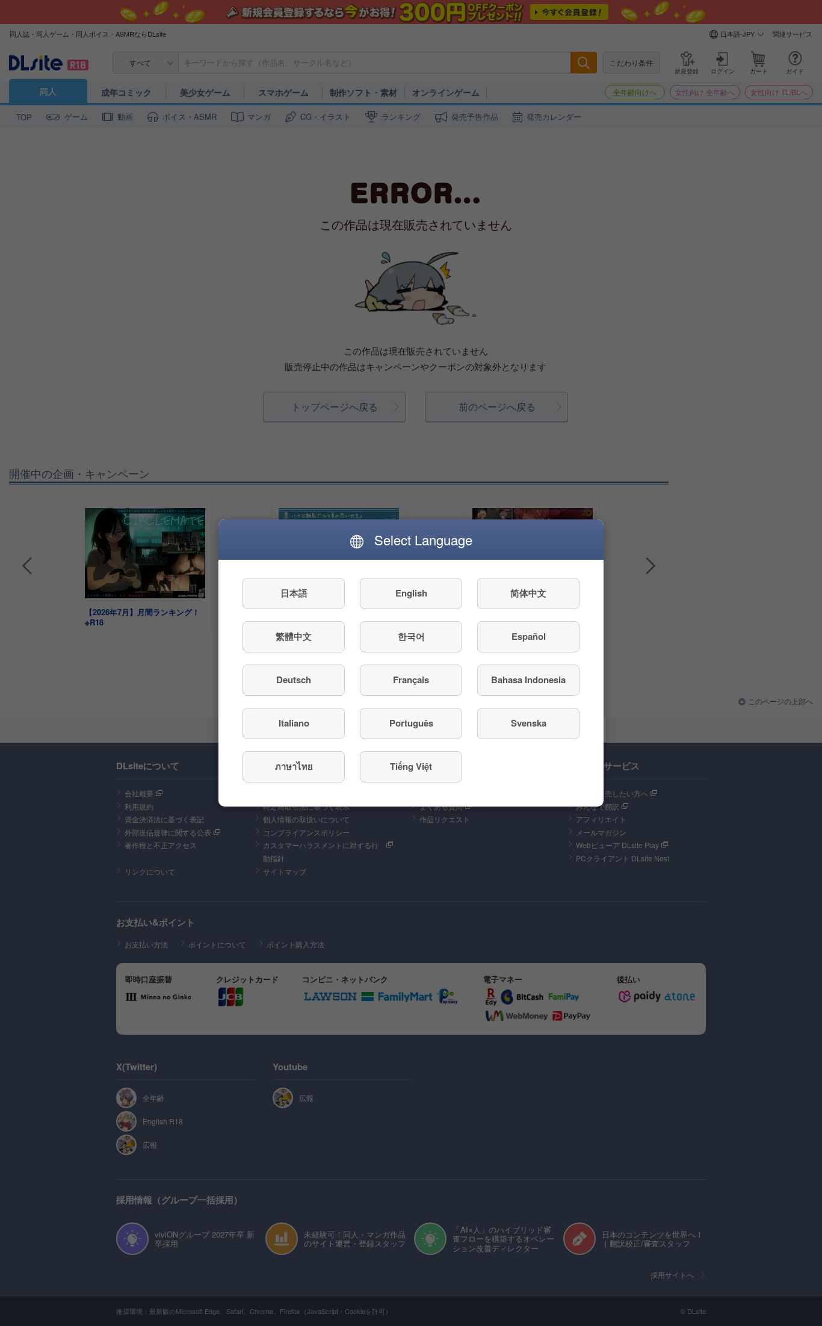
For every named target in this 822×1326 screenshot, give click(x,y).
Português (411, 723)
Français (411, 680)
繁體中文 (294, 636)
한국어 (411, 636)
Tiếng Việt (411, 766)
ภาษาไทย (294, 766)
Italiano (294, 723)
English (411, 593)
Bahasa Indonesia (528, 680)
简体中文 (528, 593)
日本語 (293, 593)
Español (528, 636)
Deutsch (293, 680)
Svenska (528, 723)
